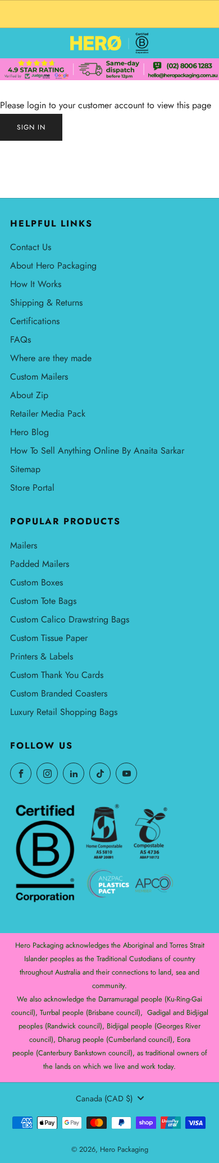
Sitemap (25, 469)
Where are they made (51, 358)
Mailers (23, 545)
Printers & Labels (41, 656)
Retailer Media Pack (47, 413)
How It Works (35, 284)
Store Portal (32, 487)
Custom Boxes (36, 582)
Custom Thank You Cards (56, 674)
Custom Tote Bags (43, 600)
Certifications (35, 321)
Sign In (31, 127)
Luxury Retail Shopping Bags (63, 711)
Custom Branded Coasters (58, 693)
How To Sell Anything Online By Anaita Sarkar (97, 450)
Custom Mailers (39, 376)
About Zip (29, 395)
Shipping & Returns (46, 302)
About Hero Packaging (53, 265)
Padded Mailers (39, 563)
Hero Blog (29, 432)
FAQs (20, 339)
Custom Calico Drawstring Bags (69, 619)
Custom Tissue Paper (49, 637)
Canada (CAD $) (104, 1098)
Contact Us (30, 247)
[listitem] (109, 14)
